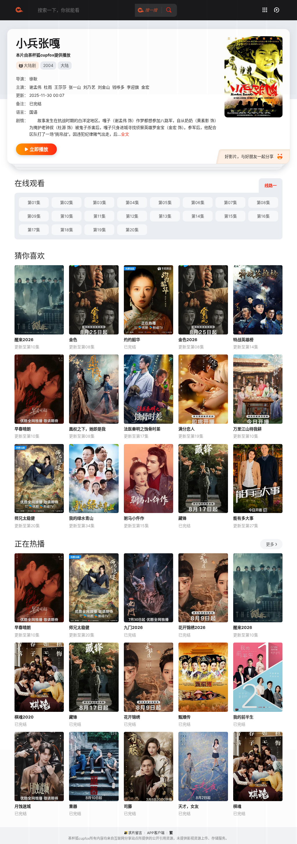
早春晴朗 (23, 428)
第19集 (99, 229)
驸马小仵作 (134, 518)
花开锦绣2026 (191, 627)
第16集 (263, 216)
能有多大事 (243, 518)
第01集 (34, 202)
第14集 (197, 216)
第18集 (66, 229)
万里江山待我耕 (247, 428)
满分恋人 (186, 428)
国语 (33, 112)
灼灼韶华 (132, 339)
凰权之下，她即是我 (87, 428)
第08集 (263, 202)
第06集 (197, 202)
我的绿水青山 (81, 518)
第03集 (99, 202)
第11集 (99, 216)
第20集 (132, 229)
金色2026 (187, 339)
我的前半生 (243, 716)
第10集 (66, 216)
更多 (270, 544)
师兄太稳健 (25, 518)
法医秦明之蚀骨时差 (142, 428)
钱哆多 (118, 87)
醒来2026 (24, 339)
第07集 (230, 202)
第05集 (165, 202)
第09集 (34, 216)
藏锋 (182, 518)
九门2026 (133, 627)
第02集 (66, 202)
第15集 (230, 216)
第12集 (132, 216)
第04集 (132, 202)
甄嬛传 (184, 716)
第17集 (34, 229)
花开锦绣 (132, 716)
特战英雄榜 (243, 339)
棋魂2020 (24, 716)
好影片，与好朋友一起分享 (249, 156)
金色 (73, 339)
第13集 (165, 216)
